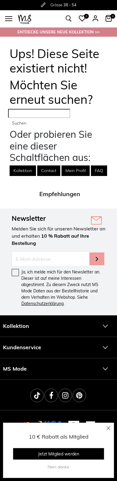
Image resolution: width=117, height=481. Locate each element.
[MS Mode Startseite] (24, 19)
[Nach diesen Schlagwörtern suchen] (69, 19)
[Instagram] (65, 395)
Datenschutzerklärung (42, 303)
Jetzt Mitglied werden (58, 454)
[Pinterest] (79, 395)
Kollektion (23, 170)
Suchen (19, 123)
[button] (82, 18)
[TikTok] (37, 395)
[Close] (108, 428)
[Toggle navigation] (9, 18)
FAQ (99, 170)
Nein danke (58, 467)
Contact (48, 170)
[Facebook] (51, 395)
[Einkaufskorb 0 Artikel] (108, 18)
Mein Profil (75, 170)
